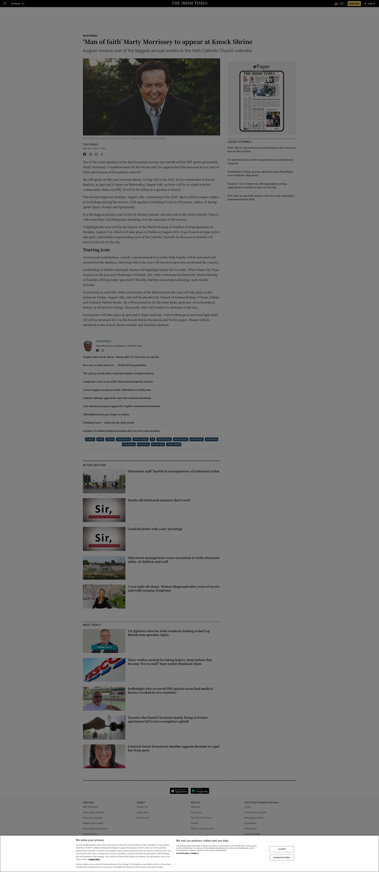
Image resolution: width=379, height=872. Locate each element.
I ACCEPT (282, 849)
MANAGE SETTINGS (282, 857)
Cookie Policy (94, 859)
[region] (189, 853)
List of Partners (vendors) (187, 853)
